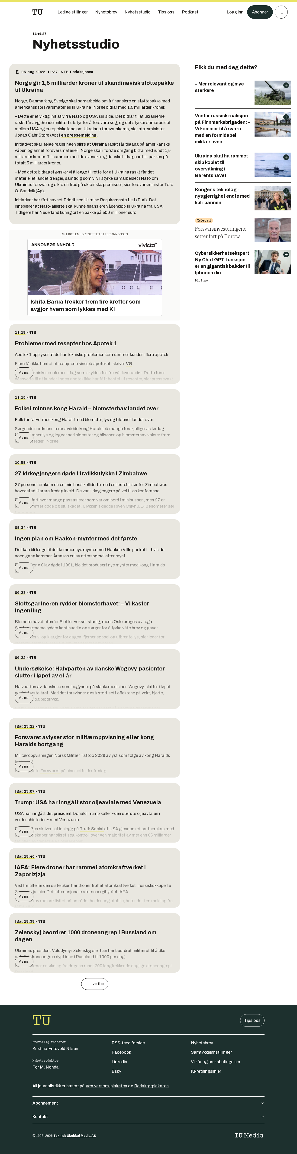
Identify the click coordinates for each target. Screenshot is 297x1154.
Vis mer (24, 372)
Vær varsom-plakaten (106, 1086)
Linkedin (119, 1061)
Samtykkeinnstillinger (211, 1052)
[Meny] (281, 12)
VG (129, 363)
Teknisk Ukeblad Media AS (74, 1136)
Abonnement (45, 1103)
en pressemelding (79, 135)
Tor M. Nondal (46, 1067)
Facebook (121, 1052)
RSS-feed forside (128, 1043)
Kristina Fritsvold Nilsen (55, 1048)
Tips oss (252, 1020)
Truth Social (92, 829)
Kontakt (40, 1116)
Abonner (260, 12)
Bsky (116, 1071)
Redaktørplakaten (151, 1086)
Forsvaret (50, 770)
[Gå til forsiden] (37, 12)
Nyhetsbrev (202, 1043)
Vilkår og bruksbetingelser (215, 1061)
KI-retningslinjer (206, 1071)
